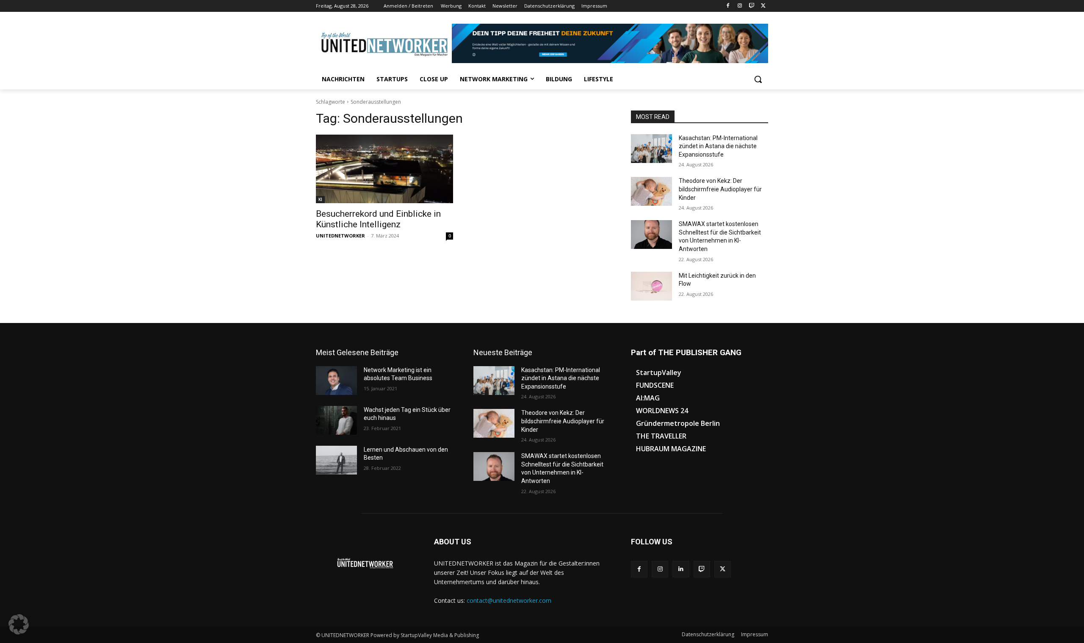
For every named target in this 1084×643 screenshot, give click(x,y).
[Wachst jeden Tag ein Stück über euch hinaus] (336, 420)
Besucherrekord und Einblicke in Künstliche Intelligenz (378, 219)
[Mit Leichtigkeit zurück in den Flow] (651, 286)
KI (320, 199)
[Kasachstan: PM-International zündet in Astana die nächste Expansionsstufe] (651, 148)
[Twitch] (751, 6)
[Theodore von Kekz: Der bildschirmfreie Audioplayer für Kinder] (651, 191)
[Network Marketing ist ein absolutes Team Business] (336, 380)
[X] (763, 6)
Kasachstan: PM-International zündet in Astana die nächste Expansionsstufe (718, 146)
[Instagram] (740, 6)
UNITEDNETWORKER (340, 235)
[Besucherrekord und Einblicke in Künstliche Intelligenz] (384, 169)
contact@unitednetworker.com (509, 600)
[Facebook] (728, 6)
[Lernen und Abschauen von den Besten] (336, 460)
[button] (758, 79)
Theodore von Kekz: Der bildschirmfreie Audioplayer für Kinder (720, 189)
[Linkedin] (680, 569)
